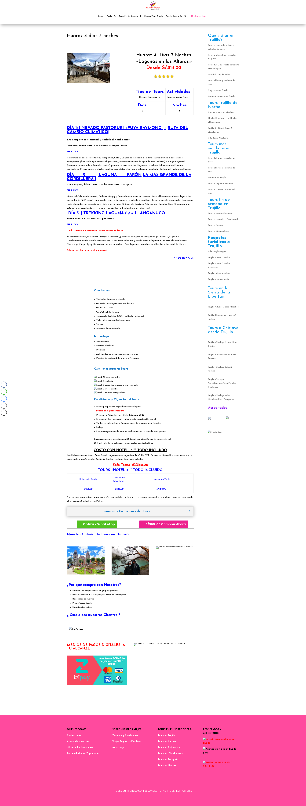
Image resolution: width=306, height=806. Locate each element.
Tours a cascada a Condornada (223, 219)
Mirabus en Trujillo (217, 177)
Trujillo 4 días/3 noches (219, 279)
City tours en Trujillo (218, 90)
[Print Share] (4, 413)
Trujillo (109, 16)
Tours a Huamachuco (218, 231)
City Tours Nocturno (218, 138)
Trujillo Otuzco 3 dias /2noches (223, 307)
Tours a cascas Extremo (220, 213)
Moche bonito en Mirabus (221, 112)
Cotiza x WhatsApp (99, 524)
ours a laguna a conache (221, 183)
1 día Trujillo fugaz (217, 251)
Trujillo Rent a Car (174, 16)
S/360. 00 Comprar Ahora (166, 524)
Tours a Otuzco (215, 225)
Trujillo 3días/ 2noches (219, 273)
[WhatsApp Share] (4, 392)
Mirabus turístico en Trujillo (221, 96)
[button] (4, 419)
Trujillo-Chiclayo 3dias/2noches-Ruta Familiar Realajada (222, 383)
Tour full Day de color (219, 75)
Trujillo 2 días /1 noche (219, 258)
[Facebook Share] (4, 385)
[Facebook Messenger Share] (4, 399)
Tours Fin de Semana (128, 16)
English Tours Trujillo (153, 16)
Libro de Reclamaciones (80, 747)
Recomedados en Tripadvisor (83, 753)
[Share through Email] (4, 406)
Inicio (100, 16)
